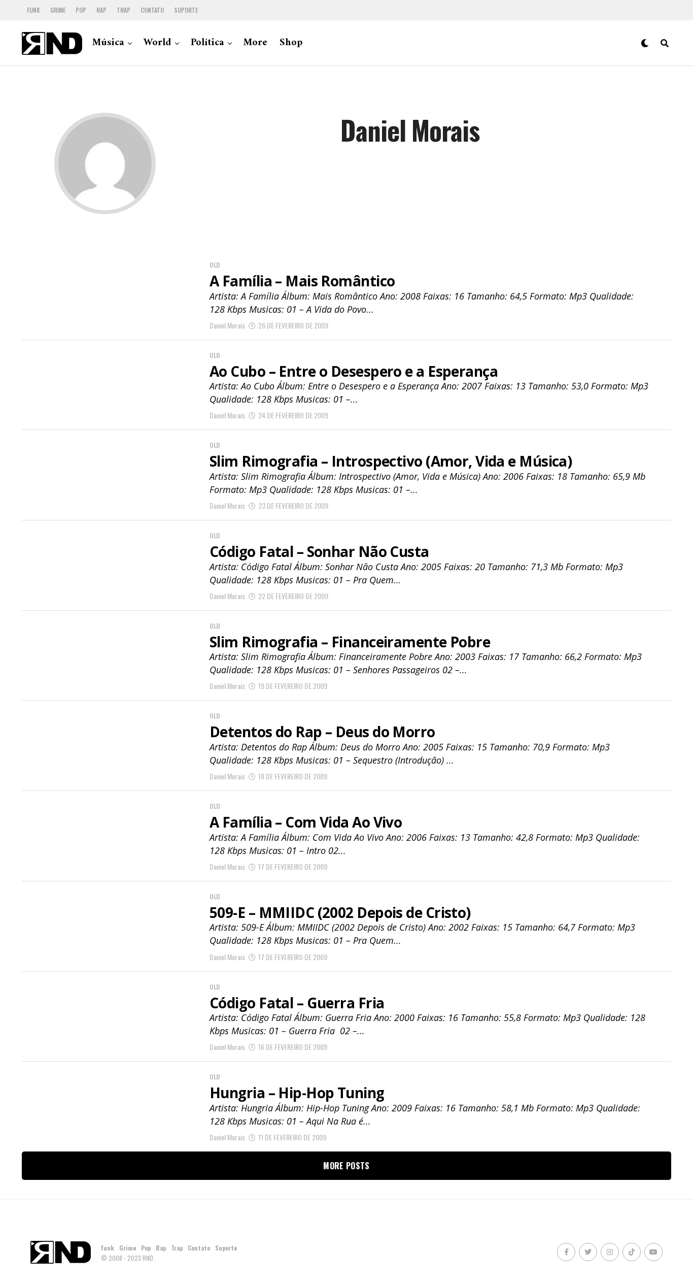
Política (207, 43)
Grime (57, 10)
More (255, 43)
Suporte (186, 10)
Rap (101, 10)
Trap (123, 10)
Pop (81, 10)
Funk (33, 10)
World (157, 43)
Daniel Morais (227, 325)
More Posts (346, 1166)
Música (108, 43)
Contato (152, 10)
